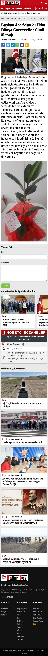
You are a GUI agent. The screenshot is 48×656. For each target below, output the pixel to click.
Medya (13, 18)
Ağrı (35, 8)
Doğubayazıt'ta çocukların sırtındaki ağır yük (23, 13)
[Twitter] (8, 45)
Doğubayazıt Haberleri (22, 8)
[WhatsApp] (17, 45)
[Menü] (45, 3)
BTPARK (10, 597)
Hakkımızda (5, 609)
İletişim (4, 615)
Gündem (20, 636)
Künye (3, 612)
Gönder (5, 286)
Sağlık (19, 624)
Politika (20, 621)
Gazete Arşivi (38, 621)
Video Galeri (38, 615)
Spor (19, 627)
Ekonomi (20, 633)
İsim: (3, 252)
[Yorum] (27, 45)
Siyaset (20, 639)
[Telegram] (13, 45)
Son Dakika (37, 618)
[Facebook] (3, 45)
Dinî (41, 8)
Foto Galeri (37, 612)
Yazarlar (36, 609)
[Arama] (42, 2)
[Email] (22, 45)
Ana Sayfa (5, 8)
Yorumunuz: (6, 262)
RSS (34, 624)
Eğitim (19, 630)
